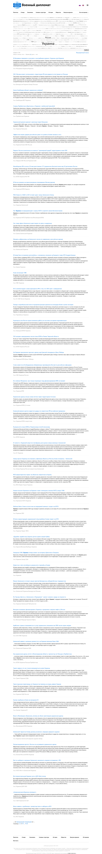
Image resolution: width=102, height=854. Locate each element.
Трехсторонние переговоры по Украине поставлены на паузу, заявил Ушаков (37, 684)
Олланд (69, 34)
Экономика (39, 48)
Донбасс (75, 23)
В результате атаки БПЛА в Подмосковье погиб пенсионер (31, 427)
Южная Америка (55, 48)
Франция (84, 44)
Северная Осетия (43, 39)
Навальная (84, 32)
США (32, 41)
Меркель (36, 32)
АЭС (19, 19)
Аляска (68, 17)
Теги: (14, 68)
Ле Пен (55, 30)
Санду (83, 38)
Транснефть (19, 44)
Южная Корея (60, 48)
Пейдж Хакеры (31, 35)
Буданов (77, 19)
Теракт (21, 485)
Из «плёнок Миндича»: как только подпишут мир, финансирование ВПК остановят (39, 381)
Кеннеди (16, 28)
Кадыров (60, 26)
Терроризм (60, 41)
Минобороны (48, 32)
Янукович (77, 48)
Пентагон (35, 35)
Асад (80, 17)
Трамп (78, 41)
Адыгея (48, 17)
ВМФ (30, 21)
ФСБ (13, 46)
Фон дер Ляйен (80, 44)
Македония (82, 30)
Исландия (46, 26)
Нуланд (49, 34)
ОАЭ (51, 34)
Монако (73, 32)
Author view (15, 17)
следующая (28, 822)
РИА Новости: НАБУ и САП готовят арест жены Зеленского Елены (33, 195)
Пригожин (86, 35)
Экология (36, 48)
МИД (44, 32)
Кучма (31, 30)
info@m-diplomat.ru (72, 853)
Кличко (49, 28)
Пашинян (25, 35)
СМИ (68, 39)
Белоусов (41, 19)
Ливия (60, 30)
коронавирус (65, 28)
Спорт (85, 39)
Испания (49, 26)
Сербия (56, 39)
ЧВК (51, 46)
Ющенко (68, 48)
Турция (33, 44)
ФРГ (87, 44)
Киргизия (37, 28)
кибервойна (26, 28)
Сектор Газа (53, 39)
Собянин (72, 39)
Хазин (16, 46)
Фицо (77, 44)
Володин (32, 21)
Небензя (23, 34)
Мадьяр (75, 30)
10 (27, 824)
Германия (81, 21)
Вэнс (73, 21)
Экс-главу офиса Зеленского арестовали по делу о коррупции (32, 223)
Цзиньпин (44, 46)
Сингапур (59, 39)
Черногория (67, 46)
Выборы (70, 21)
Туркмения (30, 44)
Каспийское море (85, 26)
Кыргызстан (34, 30)
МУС (80, 32)
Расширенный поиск (82, 53)
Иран (36, 26)
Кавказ (57, 26)
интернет (28, 26)
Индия (18, 26)
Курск (29, 30)
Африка (14, 19)
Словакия (65, 39)
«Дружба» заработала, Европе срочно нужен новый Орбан (31, 537)
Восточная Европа (43, 21)
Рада (32, 38)
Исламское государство (41, 26)
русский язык (70, 38)
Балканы (24, 19)
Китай (47, 28)
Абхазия (28, 17)
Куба (16, 30)
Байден (21, 19)
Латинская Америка (48, 30)
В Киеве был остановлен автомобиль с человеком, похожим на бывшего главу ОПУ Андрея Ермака (44, 255)
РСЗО (56, 38)
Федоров (66, 44)
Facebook (18, 17)
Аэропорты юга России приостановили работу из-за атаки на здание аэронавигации (40, 320)
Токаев (76, 41)
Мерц (39, 32)
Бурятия (80, 19)
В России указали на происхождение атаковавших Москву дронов (34, 182)
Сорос (81, 39)
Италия (52, 26)
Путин (24, 38)
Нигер (31, 34)
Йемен (55, 26)
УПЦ (59, 44)
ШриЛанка (28, 48)
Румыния (62, 38)
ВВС (88, 19)
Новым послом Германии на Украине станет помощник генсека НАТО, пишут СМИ (38, 490)
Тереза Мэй (57, 41)
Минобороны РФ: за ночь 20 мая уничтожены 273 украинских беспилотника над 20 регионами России (45, 166)
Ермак (18, 233)
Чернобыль (63, 46)
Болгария (64, 19)
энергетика (43, 48)
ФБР (64, 44)
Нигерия (33, 34)
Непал (26, 34)
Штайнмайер (32, 48)
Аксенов (63, 17)
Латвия (40, 30)
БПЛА (67, 19)
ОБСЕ (55, 34)
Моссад (78, 32)
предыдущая (20, 822)
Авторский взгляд (43, 17)
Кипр (34, 28)
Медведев (29, 32)
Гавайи (75, 21)
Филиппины (70, 44)
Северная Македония (36, 39)
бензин (47, 19)
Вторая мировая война (63, 21)
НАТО (18, 34)
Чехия (70, 46)
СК (63, 39)
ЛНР (64, 30)
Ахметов (17, 19)
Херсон (26, 46)
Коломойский (55, 28)
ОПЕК (73, 34)
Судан (28, 41)
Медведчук (33, 32)
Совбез (74, 39)
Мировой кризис (52, 32)
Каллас (71, 26)
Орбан (76, 34)
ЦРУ (49, 46)
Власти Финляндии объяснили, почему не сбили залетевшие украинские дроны (38, 716)
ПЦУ (30, 38)
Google (22, 17)
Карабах (80, 26)
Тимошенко (67, 41)
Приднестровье (15, 38)
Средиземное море (16, 41)
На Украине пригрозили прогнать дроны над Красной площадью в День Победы (38, 352)
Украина (48, 43)
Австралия (34, 17)
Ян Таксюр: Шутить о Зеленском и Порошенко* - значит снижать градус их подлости (39, 597)
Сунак (30, 41)
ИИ (16, 26)
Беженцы (30, 19)
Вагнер (83, 19)
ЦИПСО (47, 46)
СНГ (69, 39)
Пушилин (27, 38)
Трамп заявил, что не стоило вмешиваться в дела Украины (31, 668)
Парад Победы (19, 35)
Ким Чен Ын (32, 28)
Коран (62, 28)
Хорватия (33, 46)
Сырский (35, 41)
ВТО (58, 21)
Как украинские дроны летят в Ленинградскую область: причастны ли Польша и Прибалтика (42, 654)
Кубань (18, 30)
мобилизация (64, 32)
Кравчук (73, 28)
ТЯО (37, 44)
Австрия (38, 17)
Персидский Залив (52, 35)
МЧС (82, 32)
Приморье (19, 38)
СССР (25, 41)
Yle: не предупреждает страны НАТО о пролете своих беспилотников (37, 211)
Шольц (22, 48)
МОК (67, 32)
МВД (25, 32)
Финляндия (74, 44)
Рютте (73, 38)
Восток (40, 21)
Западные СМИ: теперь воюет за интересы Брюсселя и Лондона (36, 552)
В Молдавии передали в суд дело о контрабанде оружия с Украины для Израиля (38, 58)
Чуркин (74, 46)
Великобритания (16, 21)
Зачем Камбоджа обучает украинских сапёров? (28, 90)
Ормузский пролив (80, 34)
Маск (23, 32)
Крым (14, 30)
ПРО (22, 38)
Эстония (49, 48)
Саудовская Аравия (16, 39)
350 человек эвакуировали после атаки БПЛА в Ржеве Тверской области (36, 336)
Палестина (15, 35)
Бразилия (69, 19)
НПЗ (46, 34)
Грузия (35, 22)
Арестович (74, 17)
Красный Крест (84, 28)
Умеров (56, 44)
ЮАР (51, 48)
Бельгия (44, 19)
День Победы (29, 359)
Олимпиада (66, 34)
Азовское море (60, 17)
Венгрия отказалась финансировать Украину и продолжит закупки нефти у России (39, 609)
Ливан (57, 30)
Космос (69, 28)
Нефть (28, 34)
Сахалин (21, 39)
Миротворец (57, 32)
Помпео (65, 35)
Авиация (31, 17)
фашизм (62, 44)
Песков (56, 35)
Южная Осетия (65, 48)
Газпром (77, 21)
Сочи (83, 39)
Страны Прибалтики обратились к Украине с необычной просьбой (34, 106)
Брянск (75, 19)
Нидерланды (37, 34)
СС (24, 41)
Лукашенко (67, 30)
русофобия (66, 38)
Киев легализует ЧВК (20, 273)
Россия (48, 37)
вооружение (36, 21)
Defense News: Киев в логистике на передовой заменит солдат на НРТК (36, 506)
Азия (55, 17)
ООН (71, 34)
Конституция (59, 28)
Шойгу (20, 48)
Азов (56, 17)
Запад (56, 25)
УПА (57, 44)
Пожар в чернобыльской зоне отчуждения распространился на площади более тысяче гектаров (43, 304)
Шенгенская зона (16, 48)
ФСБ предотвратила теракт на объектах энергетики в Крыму (32, 475)
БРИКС (73, 19)
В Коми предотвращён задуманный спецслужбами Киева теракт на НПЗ (36, 519)
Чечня (72, 46)
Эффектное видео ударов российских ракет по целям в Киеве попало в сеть (37, 134)
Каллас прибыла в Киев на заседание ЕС (26, 700)
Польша (62, 35)
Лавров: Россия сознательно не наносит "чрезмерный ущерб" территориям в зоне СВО (40, 150)
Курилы (26, 30)
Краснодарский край (78, 28)
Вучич (68, 21)
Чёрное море (78, 46)
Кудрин (21, 30)
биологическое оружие (53, 19)
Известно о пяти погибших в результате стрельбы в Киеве (31, 565)
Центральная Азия (39, 46)
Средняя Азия (21, 41)
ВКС (27, 21)
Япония (80, 48)
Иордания (31, 26)
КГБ (13, 28)
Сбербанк (24, 39)
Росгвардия (43, 38)
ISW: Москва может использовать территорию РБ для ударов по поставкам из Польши (40, 74)
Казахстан (63, 26)
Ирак (34, 26)
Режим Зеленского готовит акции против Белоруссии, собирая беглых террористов (39, 581)
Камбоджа (74, 26)
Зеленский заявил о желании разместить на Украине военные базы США (36, 641)
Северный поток (48, 39)
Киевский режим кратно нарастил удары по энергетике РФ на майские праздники (39, 411)
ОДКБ (59, 34)
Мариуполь (20, 32)
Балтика (27, 19)
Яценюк (83, 48)
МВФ (27, 32)
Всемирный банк (53, 21)
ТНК (74, 41)
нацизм (21, 34)
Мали (17, 32)
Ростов (52, 38)
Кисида (40, 28)
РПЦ (54, 38)
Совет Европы (78, 39)
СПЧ (86, 39)
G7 (20, 17)
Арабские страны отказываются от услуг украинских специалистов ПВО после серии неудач (42, 625)
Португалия (73, 35)
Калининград (68, 26)
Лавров (37, 30)
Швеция (85, 46)
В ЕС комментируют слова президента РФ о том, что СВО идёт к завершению (37, 289)
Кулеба (24, 30)
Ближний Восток (60, 19)
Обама (53, 34)
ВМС (28, 21)
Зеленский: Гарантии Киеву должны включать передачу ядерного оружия (36, 732)
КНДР (51, 28)
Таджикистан (39, 41)
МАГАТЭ (70, 30)
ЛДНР (53, 30)
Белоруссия (37, 19)
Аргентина (71, 17)
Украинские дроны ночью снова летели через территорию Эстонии (34, 397)
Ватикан (86, 19)
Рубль (60, 38)
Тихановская (71, 41)
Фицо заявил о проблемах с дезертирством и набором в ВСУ (32, 806)
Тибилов (63, 41)
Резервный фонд (35, 38)
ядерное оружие (72, 48)
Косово (71, 28)
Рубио (58, 38)
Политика (59, 35)
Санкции (85, 38)
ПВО (28, 35)
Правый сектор (78, 35)
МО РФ (60, 32)
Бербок (49, 19)
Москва (75, 32)
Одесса (57, 34)
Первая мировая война (41, 35)
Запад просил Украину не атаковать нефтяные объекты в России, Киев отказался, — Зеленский (42, 459)
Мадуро (73, 30)
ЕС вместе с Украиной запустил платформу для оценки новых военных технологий (39, 443)
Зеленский (71, 25)
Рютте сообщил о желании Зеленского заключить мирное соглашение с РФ (37, 760)
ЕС (36, 25)
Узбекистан (40, 44)
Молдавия (69, 32)
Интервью (25, 26)
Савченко (80, 38)
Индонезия (21, 26)
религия (40, 38)
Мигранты (41, 32)
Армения (78, 17)
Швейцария (82, 46)
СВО (28, 39)
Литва (62, 30)
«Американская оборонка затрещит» (24, 792)
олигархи (62, 34)
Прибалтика (82, 35)
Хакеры (18, 46)
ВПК (47, 21)
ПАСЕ (23, 35)
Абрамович (25, 17)
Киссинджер (44, 28)
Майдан (78, 30)
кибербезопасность (21, 28)
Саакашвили (76, 38)
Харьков (23, 46)
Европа (23, 25)
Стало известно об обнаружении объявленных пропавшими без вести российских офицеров (42, 365)
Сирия (62, 39)
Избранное (82, 25)
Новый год (41, 34)
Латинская (43, 30)
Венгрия (21, 21)
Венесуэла (24, 21)
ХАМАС (20, 46)
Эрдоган (46, 48)
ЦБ (35, 46)
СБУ (26, 39)
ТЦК (35, 44)
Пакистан (84, 34)
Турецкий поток (25, 44)
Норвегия (44, 34)
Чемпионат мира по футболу (56, 46)
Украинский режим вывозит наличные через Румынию (30, 122)
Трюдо (22, 44)
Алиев (66, 17)
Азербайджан (51, 17)
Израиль (14, 26)
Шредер (25, 48)
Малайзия (14, 32)
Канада (77, 26)
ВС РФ (49, 21)
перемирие (47, 35)
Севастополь (31, 39)
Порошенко (69, 35)
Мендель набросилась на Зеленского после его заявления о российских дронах (38, 239)
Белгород (33, 19)
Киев (28, 28)
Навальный (15, 34)
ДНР (60, 22)
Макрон (85, 30)
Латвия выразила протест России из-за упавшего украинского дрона (34, 744)
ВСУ (57, 21)
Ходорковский (29, 46)
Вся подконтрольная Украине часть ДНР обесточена (29, 776)
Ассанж (83, 17)
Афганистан (86, 17)
